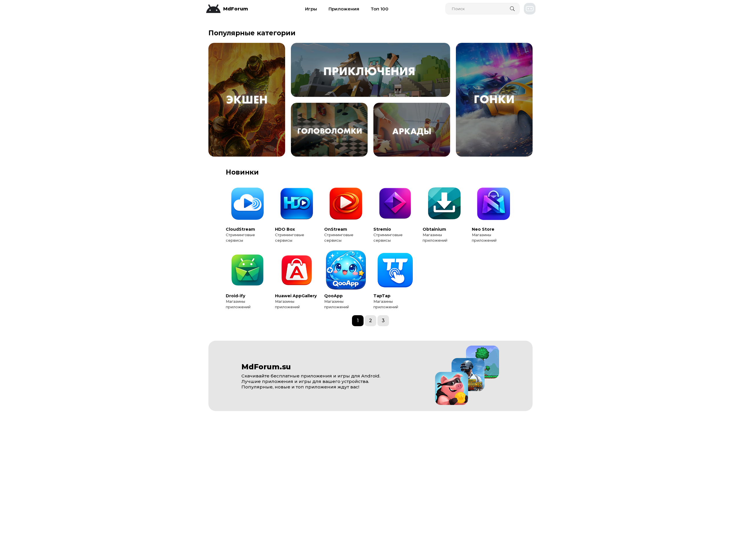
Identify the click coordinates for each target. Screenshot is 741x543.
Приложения (344, 9)
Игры (311, 9)
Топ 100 (379, 9)
